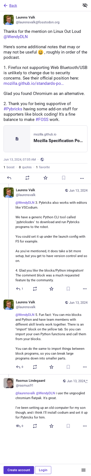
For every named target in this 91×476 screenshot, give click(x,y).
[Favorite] (45, 177)
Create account (19, 470)
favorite (43, 167)
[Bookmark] (63, 177)
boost (9, 167)
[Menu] (83, 470)
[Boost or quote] (27, 177)
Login (43, 470)
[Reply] (9, 177)
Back (13, 6)
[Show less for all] (85, 5)
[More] (82, 178)
